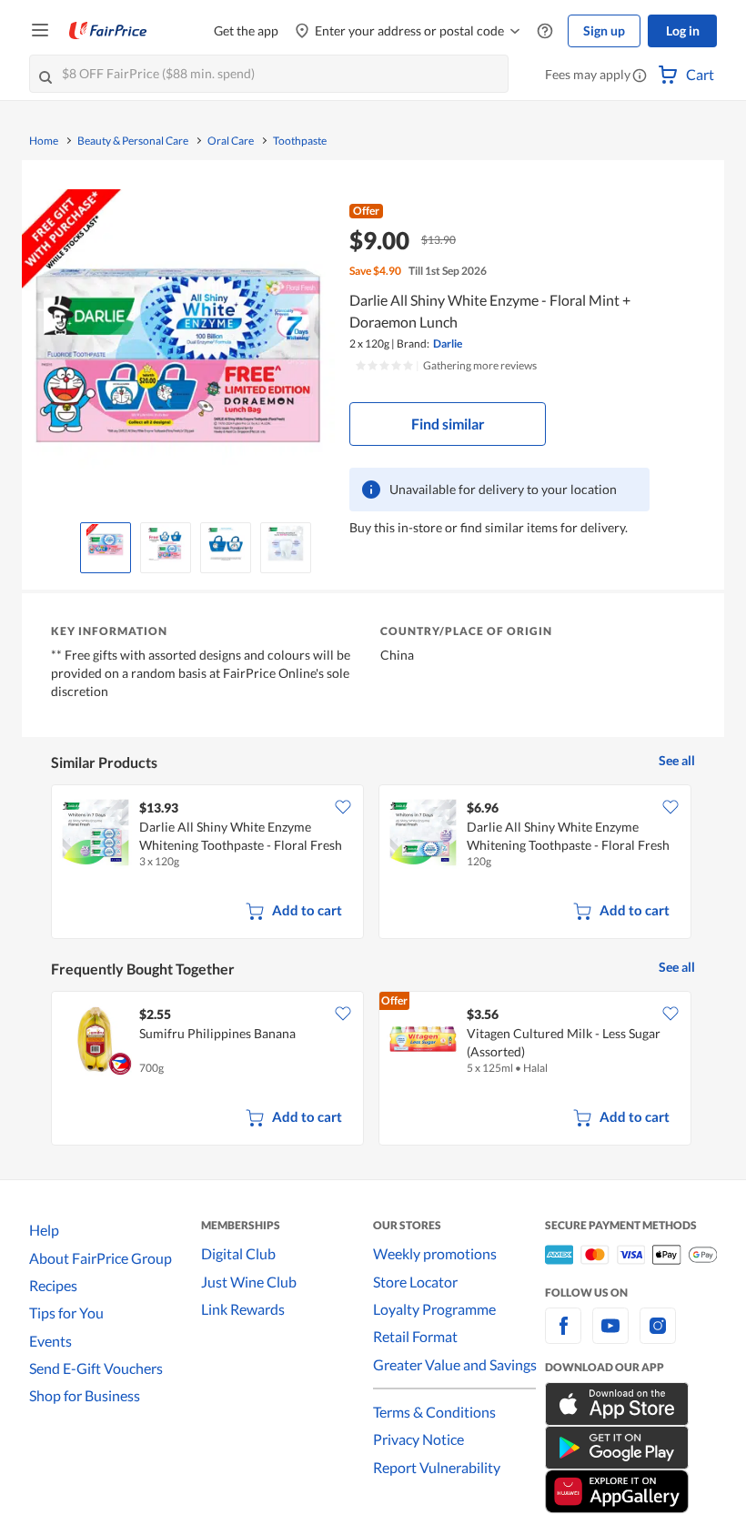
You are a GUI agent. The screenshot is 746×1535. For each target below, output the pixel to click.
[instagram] (658, 1336)
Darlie (447, 343)
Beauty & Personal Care (132, 141)
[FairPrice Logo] (108, 31)
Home (43, 141)
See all (677, 760)
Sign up (604, 30)
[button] (639, 76)
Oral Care (230, 141)
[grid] (373, 863)
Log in (683, 30)
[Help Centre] (545, 31)
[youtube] (610, 1336)
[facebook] (563, 1336)
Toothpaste (300, 141)
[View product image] (105, 543)
